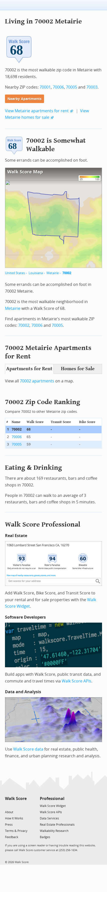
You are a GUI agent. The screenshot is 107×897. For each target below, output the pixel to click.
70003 (92, 87)
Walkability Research (54, 831)
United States (15, 273)
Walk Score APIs (76, 681)
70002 (66, 273)
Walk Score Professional (42, 524)
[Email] (23, 805)
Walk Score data (28, 749)
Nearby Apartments (24, 99)
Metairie (53, 273)
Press (9, 824)
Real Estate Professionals (57, 824)
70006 (58, 87)
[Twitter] (8, 805)
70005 (71, 87)
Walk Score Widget (53, 806)
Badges (45, 837)
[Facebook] (15, 805)
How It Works (14, 818)
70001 (45, 87)
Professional (52, 798)
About (9, 812)
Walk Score (16, 798)
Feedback (11, 837)
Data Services (49, 818)
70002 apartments (37, 381)
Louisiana (36, 273)
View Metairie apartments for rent (37, 111)
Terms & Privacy (16, 831)
